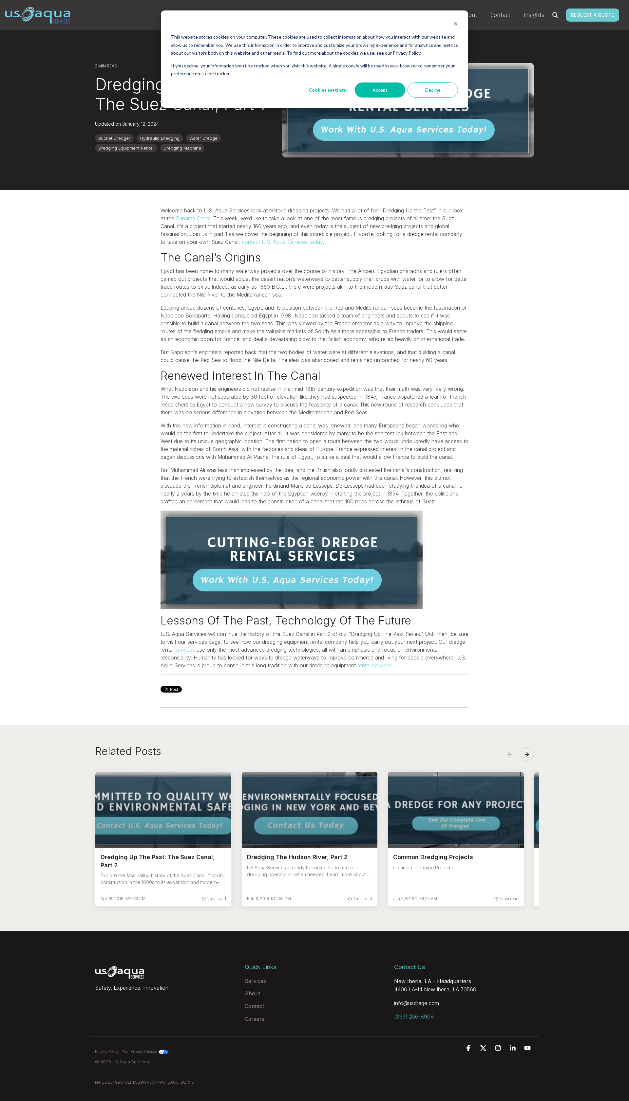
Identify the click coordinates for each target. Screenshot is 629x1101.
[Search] (555, 15)
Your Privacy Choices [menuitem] (140, 1051)
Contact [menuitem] (254, 1006)
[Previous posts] (510, 754)
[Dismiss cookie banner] (455, 25)
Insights (534, 15)
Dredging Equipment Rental (126, 148)
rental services (374, 665)
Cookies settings (327, 90)
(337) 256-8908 (414, 1016)
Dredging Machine (182, 148)
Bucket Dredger (114, 138)
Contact (500, 15)
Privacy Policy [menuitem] (107, 1051)
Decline (433, 90)
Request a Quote (592, 15)
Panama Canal (193, 218)
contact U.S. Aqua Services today (282, 242)
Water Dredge (203, 138)
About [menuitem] (252, 993)
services (185, 649)
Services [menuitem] (255, 981)
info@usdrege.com (416, 1003)
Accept (380, 90)
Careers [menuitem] (254, 1019)
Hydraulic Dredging (160, 138)
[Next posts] (527, 754)
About (469, 15)
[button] (469, 1048)
